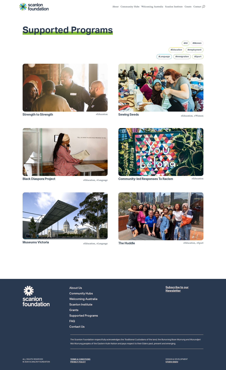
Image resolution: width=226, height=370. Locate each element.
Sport (200, 243)
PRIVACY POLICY (78, 362)
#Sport (197, 57)
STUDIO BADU (172, 362)
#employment (194, 50)
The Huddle (126, 243)
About (115, 7)
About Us (75, 288)
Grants (188, 7)
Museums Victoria (36, 242)
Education (102, 114)
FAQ (72, 321)
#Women (197, 43)
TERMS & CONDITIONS (80, 359)
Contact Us (77, 327)
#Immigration (182, 57)
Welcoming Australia (152, 7)
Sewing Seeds (128, 114)
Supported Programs (83, 316)
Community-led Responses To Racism (145, 179)
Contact (197, 7)
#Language (164, 57)
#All (185, 43)
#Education (176, 50)
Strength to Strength (38, 114)
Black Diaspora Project (39, 179)
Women (199, 115)
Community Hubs (130, 7)
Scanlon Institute (174, 7)
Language (103, 180)
